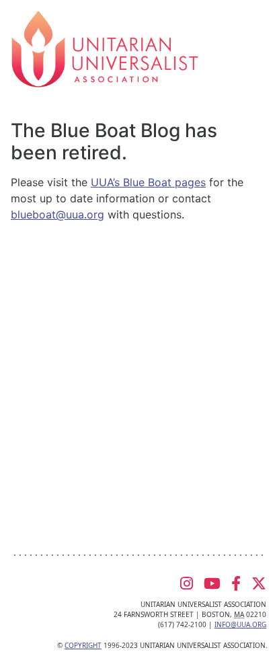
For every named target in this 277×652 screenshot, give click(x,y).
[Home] (105, 47)
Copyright (83, 645)
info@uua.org (240, 624)
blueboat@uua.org (57, 214)
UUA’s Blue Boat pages (148, 182)
